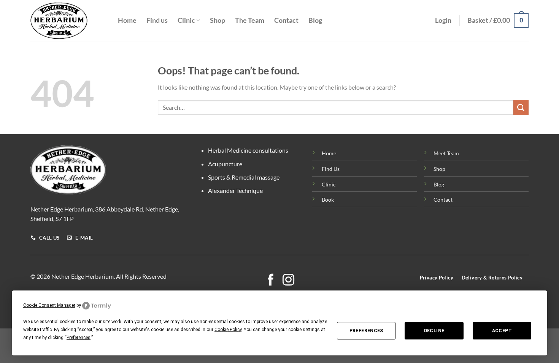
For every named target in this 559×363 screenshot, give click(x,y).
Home (127, 20)
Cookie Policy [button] (227, 329)
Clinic (186, 20)
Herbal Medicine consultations (248, 150)
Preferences (366, 330)
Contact (286, 20)
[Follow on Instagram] (288, 280)
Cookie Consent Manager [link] (49, 305)
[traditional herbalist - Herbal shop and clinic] (68, 21)
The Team (249, 20)
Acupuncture (225, 163)
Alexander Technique (235, 190)
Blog (315, 20)
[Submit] (521, 107)
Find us (157, 20)
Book (328, 199)
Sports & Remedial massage (244, 177)
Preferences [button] (79, 337)
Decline (434, 330)
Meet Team (446, 153)
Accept (502, 330)
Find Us (331, 169)
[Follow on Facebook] (270, 280)
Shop (217, 20)
